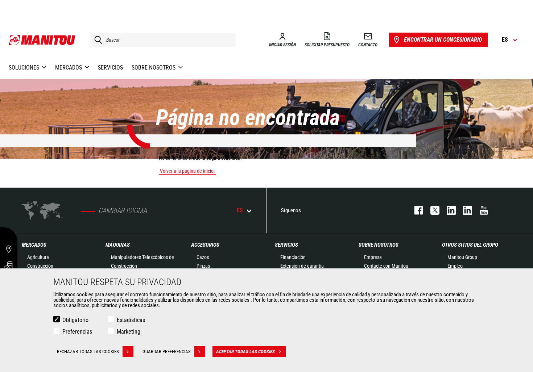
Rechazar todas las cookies (88, 351)
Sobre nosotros (378, 245)
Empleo (455, 266)
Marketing (128, 331)
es (240, 210)
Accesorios (205, 245)
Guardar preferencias (166, 351)
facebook (415, 210)
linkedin (464, 210)
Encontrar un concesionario (443, 39)
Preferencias (77, 331)
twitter (431, 210)
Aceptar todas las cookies (245, 351)
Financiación (293, 257)
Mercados (34, 245)
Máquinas (118, 245)
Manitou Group (462, 257)
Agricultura (38, 257)
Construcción (40, 266)
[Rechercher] (96, 40)
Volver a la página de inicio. (187, 171)
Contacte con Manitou (386, 266)
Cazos (203, 257)
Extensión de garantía (302, 266)
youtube (480, 210)
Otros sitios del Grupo (470, 245)
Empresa (373, 257)
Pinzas (203, 266)
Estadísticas (131, 320)
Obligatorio (75, 320)
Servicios (286, 245)
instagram (447, 210)
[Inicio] (42, 40)
